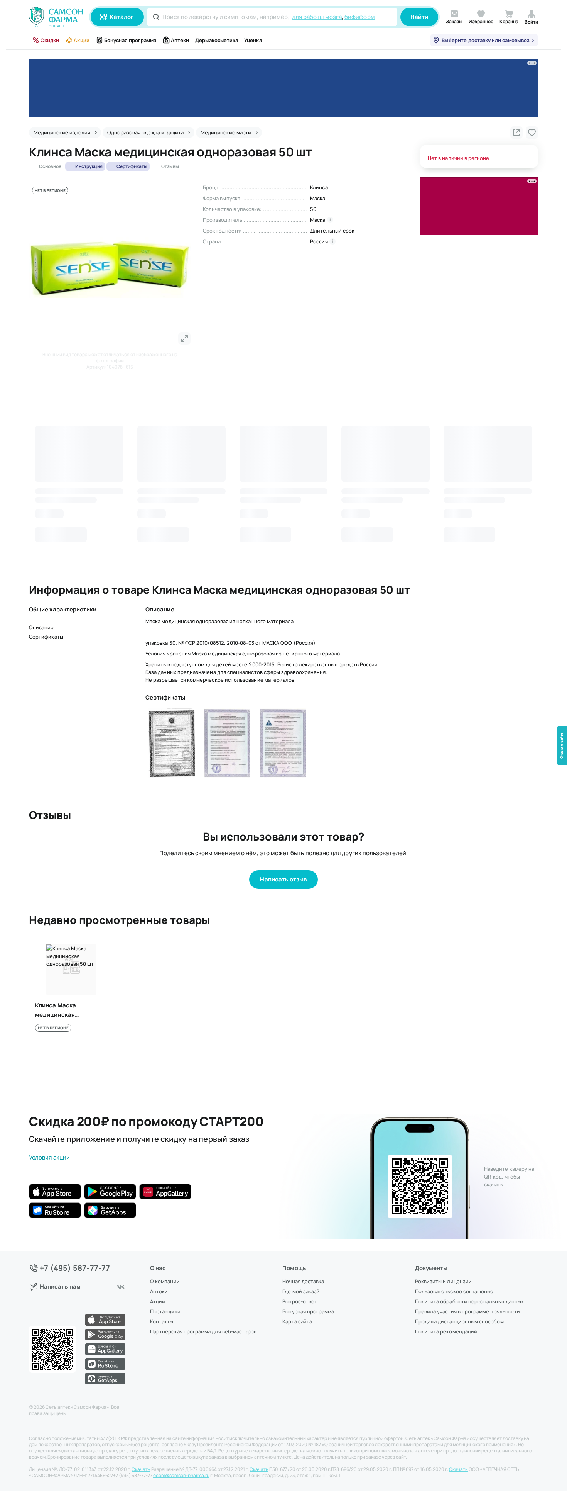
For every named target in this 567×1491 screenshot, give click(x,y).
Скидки (49, 40)
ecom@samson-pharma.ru (181, 1475)
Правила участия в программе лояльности (467, 1311)
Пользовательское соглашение (454, 1291)
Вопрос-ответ (299, 1301)
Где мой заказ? (300, 1291)
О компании (165, 1281)
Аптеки (180, 40)
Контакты (162, 1321)
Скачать (141, 1469)
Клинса (318, 187)
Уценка (253, 40)
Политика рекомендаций (446, 1331)
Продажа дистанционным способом (459, 1321)
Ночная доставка (303, 1281)
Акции (81, 40)
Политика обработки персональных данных (469, 1301)
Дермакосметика (216, 40)
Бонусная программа (130, 40)
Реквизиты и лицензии (443, 1281)
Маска (317, 219)
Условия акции (49, 1157)
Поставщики (165, 1311)
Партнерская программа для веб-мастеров (203, 1331)
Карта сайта (297, 1321)
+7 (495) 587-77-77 (75, 1268)
